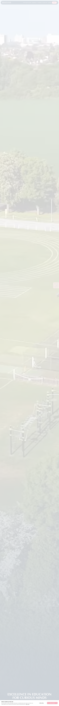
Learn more (27, 704)
